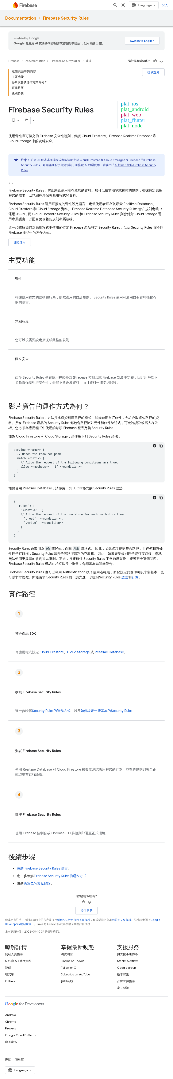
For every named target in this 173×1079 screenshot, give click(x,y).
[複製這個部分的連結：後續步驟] (39, 857)
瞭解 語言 (42, 868)
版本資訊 (123, 974)
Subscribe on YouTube (75, 974)
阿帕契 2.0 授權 (121, 920)
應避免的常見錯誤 (37, 884)
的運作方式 (51, 711)
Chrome (10, 1022)
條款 (8, 1059)
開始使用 (20, 242)
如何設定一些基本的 (106, 711)
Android (10, 1015)
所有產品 (11, 1042)
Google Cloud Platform (20, 1035)
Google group (126, 968)
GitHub (10, 981)
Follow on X (68, 968)
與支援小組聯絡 (127, 954)
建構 (88, 61)
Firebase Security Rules (66, 18)
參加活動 (67, 981)
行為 (135, 577)
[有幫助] (155, 61)
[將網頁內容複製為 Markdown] (27, 120)
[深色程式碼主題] (154, 445)
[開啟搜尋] (115, 5)
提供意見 (153, 72)
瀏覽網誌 (67, 954)
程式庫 (9, 974)
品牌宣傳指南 (126, 981)
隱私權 (19, 1059)
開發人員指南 (14, 954)
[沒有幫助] (161, 61)
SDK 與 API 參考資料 (18, 961)
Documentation (20, 18)
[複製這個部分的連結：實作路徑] (39, 594)
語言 (125, 577)
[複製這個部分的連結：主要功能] (39, 260)
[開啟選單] (7, 5)
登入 (165, 5)
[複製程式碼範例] (161, 445)
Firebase (13, 61)
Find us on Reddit (72, 961)
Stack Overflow (127, 961)
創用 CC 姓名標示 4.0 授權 (73, 920)
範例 (8, 968)
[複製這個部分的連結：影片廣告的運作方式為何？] (93, 406)
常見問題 (123, 988)
